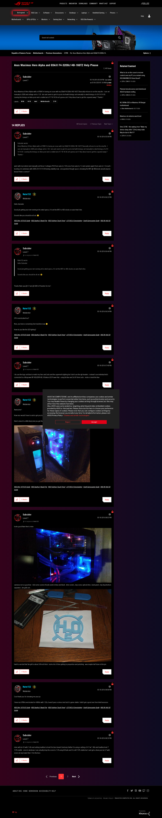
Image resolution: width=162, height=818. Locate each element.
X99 (122, 119)
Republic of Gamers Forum (21, 53)
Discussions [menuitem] (59, 13)
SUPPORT (112, 4)
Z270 (122, 136)
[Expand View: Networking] (77, 19)
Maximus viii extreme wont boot (130, 116)
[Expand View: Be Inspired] (27, 13)
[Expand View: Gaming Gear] (63, 19)
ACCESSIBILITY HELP (47, 791)
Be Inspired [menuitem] (21, 13)
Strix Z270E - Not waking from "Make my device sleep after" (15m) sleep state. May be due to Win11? (133, 129)
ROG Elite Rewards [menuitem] (87, 19)
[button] (17, 111)
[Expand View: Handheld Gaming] (106, 12)
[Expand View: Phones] (117, 12)
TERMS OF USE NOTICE (95, 798)
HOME (25, 791)
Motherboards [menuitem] (16, 19)
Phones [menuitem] (112, 13)
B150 (22, 101)
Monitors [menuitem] (45, 19)
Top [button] (15, 812)
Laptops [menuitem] (84, 13)
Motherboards (38, 53)
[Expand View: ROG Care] (39, 12)
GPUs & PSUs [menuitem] (31, 19)
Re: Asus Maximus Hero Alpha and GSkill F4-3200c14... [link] (88, 53)
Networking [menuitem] (71, 19)
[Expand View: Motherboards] (23, 19)
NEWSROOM (33, 791)
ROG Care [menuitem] (34, 13)
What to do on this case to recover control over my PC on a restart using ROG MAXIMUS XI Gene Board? (132, 75)
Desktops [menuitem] (72, 13)
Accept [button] (94, 422)
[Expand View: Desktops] (77, 12)
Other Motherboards (127, 108)
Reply (107, 111)
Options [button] (146, 53)
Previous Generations (54, 53)
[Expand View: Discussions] (65, 12)
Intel (35, 101)
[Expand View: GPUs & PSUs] (37, 19)
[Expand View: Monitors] (49, 19)
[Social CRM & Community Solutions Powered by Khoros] (144, 813)
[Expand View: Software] (51, 12)
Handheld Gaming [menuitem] (98, 13)
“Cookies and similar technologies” (76, 415)
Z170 (66, 53)
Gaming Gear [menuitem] (57, 19)
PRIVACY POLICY (108, 798)
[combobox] (81, 37)
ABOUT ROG (17, 791)
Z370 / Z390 (125, 81)
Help (142, 16)
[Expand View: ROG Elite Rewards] (95, 19)
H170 (29, 101)
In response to (32, 255)
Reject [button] (67, 422)
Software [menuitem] (46, 13)
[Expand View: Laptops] (89, 12)
